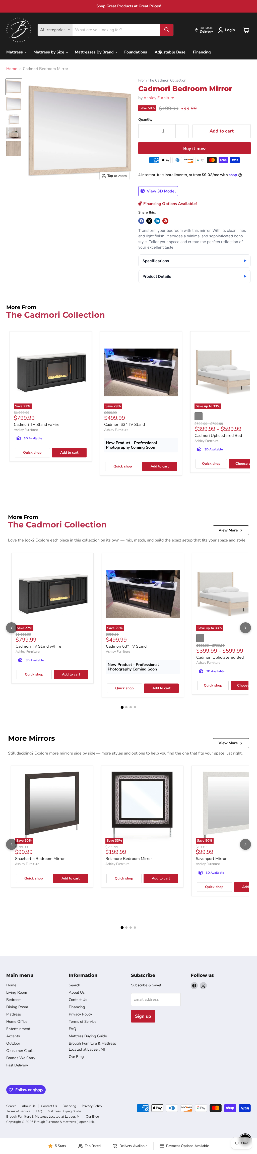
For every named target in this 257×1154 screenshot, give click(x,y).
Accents (13, 1036)
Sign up (143, 1016)
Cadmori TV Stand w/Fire (36, 424)
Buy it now (194, 149)
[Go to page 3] (131, 707)
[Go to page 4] (135, 707)
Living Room (16, 992)
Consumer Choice (20, 1050)
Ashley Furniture (159, 98)
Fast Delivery (17, 1065)
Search (74, 985)
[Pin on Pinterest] (165, 221)
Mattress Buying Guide (88, 1036)
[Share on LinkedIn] (157, 221)
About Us (77, 992)
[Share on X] (149, 221)
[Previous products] (11, 627)
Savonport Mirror (211, 858)
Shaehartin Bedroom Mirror (40, 858)
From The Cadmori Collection (162, 80)
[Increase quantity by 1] (182, 131)
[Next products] (245, 627)
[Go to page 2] (126, 707)
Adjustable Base (170, 52)
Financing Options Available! (169, 204)
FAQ (72, 1028)
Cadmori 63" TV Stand (124, 424)
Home (11, 68)
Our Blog (76, 1056)
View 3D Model (161, 191)
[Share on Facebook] (141, 221)
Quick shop (32, 452)
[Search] (166, 30)
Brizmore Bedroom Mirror (128, 858)
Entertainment (18, 1028)
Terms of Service (82, 1021)
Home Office (16, 1021)
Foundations (135, 52)
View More (228, 530)
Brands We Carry (20, 1057)
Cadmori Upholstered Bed (218, 435)
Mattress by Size (49, 52)
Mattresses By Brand (95, 52)
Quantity (145, 120)
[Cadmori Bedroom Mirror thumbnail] (14, 87)
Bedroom (14, 999)
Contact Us (78, 999)
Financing (202, 52)
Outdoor (13, 1043)
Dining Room (17, 1006)
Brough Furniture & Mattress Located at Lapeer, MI (43, 1116)
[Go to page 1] (122, 707)
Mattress (15, 52)
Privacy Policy (80, 1014)
